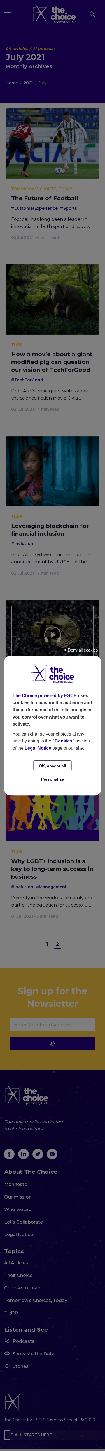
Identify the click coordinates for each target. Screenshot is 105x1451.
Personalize (52, 779)
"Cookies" (63, 741)
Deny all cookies (82, 650)
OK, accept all (52, 766)
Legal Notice (38, 748)
